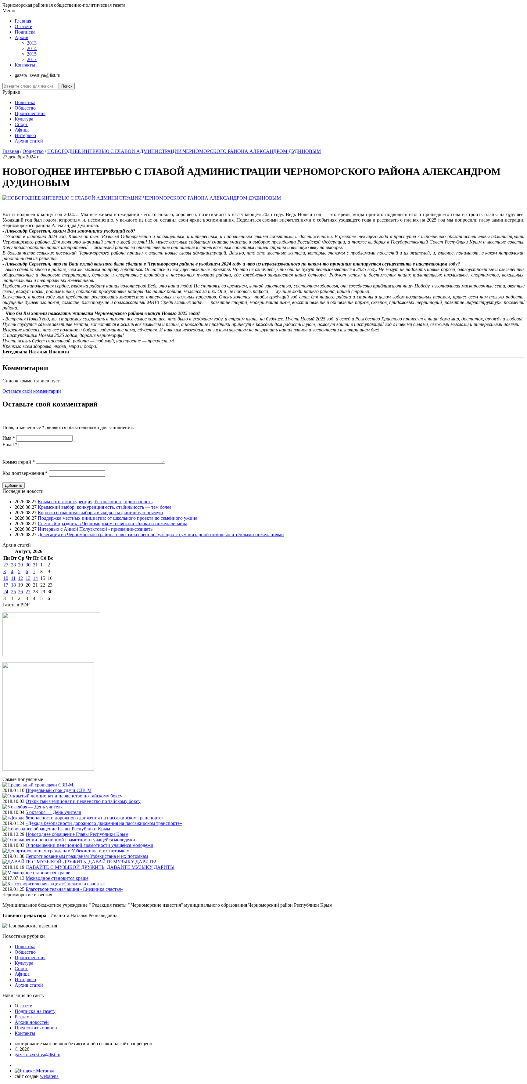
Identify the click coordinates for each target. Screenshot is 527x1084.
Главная (23, 20)
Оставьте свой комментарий (31, 391)
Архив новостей (32, 1022)
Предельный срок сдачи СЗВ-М (58, 790)
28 (13, 564)
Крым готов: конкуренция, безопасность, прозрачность (95, 501)
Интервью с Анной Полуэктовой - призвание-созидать (95, 529)
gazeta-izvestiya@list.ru (37, 1054)
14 (35, 578)
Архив (21, 37)
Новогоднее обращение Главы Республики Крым (77, 834)
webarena (49, 1076)
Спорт (21, 124)
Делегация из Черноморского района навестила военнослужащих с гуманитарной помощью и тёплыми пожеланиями (161, 534)
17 (5, 584)
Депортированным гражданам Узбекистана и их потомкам (87, 856)
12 (20, 578)
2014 (32, 48)
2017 (32, 59)
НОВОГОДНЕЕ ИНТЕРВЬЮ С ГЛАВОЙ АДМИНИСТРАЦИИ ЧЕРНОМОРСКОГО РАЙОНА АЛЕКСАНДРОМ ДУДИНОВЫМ (184, 151)
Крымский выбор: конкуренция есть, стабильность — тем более (104, 507)
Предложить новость (36, 1027)
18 (13, 584)
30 (28, 564)
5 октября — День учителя (53, 812)
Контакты (25, 64)
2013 (32, 42)
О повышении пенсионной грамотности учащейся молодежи (89, 845)
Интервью (25, 135)
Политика (25, 102)
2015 (32, 53)
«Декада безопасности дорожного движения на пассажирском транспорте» (104, 823)
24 (5, 591)
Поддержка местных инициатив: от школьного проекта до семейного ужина (117, 518)
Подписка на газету (35, 1011)
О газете (23, 26)
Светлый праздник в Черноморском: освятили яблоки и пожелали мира (112, 523)
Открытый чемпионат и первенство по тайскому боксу (83, 801)
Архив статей (29, 140)
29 (20, 564)
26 (20, 591)
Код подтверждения (25, 473)
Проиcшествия (30, 113)
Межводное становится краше (57, 878)
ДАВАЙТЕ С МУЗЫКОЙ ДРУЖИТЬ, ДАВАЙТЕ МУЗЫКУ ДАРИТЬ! (100, 867)
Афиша (22, 129)
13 (28, 578)
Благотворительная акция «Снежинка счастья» (74, 889)
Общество (25, 107)
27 (5, 564)
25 (13, 591)
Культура (24, 118)
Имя (8, 438)
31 (35, 564)
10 (5, 578)
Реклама (23, 1016)
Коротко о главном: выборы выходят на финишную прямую (100, 512)
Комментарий (18, 461)
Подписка (25, 31)
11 (13, 578)
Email (9, 444)
